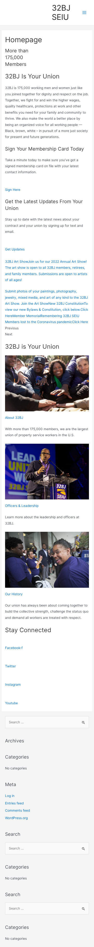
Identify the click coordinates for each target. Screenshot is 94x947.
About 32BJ (14, 418)
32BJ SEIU (61, 12)
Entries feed (14, 803)
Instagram (13, 684)
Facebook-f (14, 648)
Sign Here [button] (12, 190)
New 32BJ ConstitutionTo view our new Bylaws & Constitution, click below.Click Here (46, 310)
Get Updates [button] (15, 249)
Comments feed (17, 810)
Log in (9, 796)
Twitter (10, 666)
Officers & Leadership (22, 506)
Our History (14, 594)
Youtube (11, 703)
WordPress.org (16, 818)
